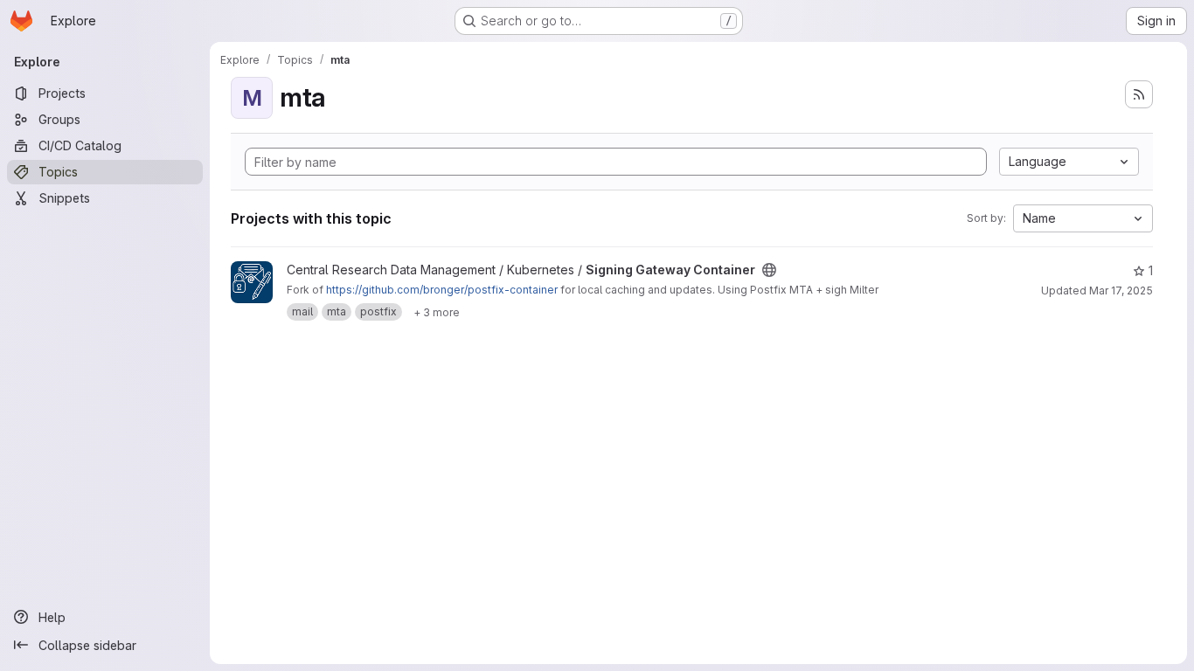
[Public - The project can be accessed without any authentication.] (769, 270)
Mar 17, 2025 (1121, 290)
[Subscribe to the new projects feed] (1139, 94)
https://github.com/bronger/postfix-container (442, 289)
